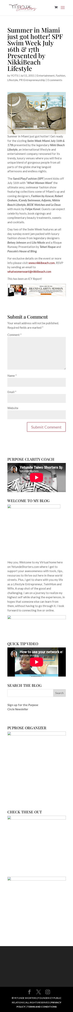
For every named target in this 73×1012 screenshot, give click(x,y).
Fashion (60, 75)
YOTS (14, 75)
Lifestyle (12, 80)
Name (12, 375)
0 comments (54, 80)
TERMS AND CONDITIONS (42, 1006)
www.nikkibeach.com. (41, 263)
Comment (14, 334)
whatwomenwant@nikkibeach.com (29, 271)
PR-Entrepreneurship (32, 80)
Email (11, 392)
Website (12, 408)
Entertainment (46, 75)
